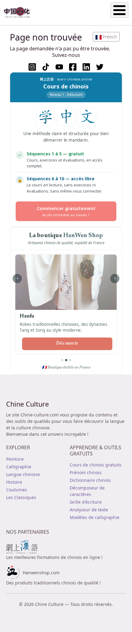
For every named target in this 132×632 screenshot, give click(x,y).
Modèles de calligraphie (94, 517)
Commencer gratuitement (66, 211)
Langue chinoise (23, 474)
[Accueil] (19, 12)
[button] (106, 36)
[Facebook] (73, 67)
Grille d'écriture (86, 502)
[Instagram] (32, 67)
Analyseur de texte (89, 510)
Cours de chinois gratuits (96, 465)
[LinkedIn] (86, 67)
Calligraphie (18, 467)
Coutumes (16, 490)
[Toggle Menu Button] (119, 10)
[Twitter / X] (100, 67)
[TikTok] (46, 67)
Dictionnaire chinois (90, 480)
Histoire (14, 482)
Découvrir (67, 343)
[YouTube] (59, 67)
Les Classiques (21, 497)
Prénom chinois (86, 472)
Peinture (15, 459)
